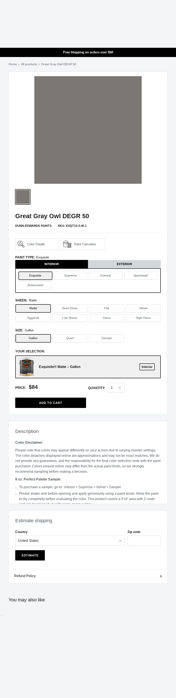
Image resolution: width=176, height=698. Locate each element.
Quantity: (96, 388)
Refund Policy (25, 576)
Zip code (133, 532)
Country (21, 532)
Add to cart (50, 403)
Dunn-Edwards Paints (33, 225)
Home (13, 64)
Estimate (30, 555)
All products (29, 64)
